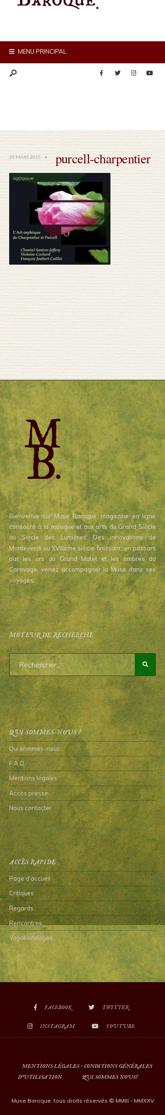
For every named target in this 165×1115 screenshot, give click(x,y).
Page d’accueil (29, 878)
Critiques (21, 893)
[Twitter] (117, 73)
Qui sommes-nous (34, 748)
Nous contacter (30, 807)
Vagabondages (31, 937)
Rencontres (25, 922)
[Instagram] (133, 73)
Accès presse (28, 793)
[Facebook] (101, 73)
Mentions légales (33, 778)
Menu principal (41, 51)
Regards (21, 908)
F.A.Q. (17, 763)
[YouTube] (149, 73)
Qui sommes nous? (110, 1077)
